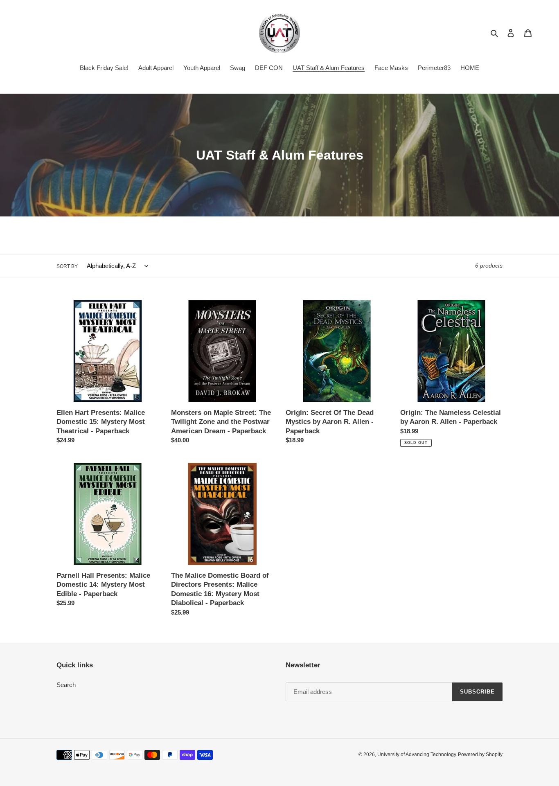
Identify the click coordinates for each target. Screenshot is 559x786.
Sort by (67, 266)
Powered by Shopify (480, 754)
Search (66, 684)
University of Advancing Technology (416, 754)
